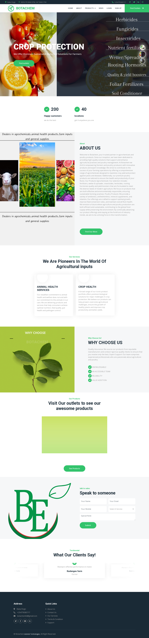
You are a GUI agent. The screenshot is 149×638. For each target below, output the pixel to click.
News (101, 8)
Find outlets (24, 63)
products (89, 8)
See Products (74, 468)
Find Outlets (135, 8)
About (79, 8)
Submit (88, 525)
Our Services (52, 616)
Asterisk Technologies (32, 634)
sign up (118, 8)
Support (50, 622)
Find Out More (91, 231)
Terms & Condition (55, 619)
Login (109, 8)
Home (70, 8)
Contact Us (51, 612)
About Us (51, 609)
